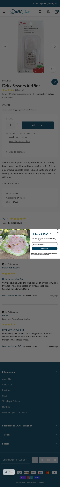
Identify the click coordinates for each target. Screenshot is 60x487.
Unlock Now (44, 248)
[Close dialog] (57, 230)
